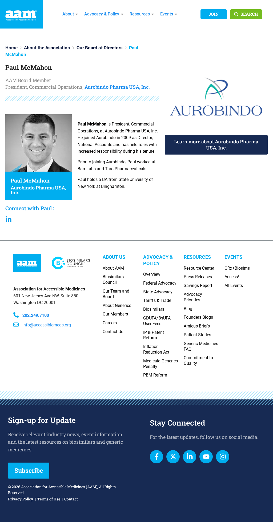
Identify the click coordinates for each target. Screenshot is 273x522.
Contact (71, 498)
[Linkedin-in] (189, 456)
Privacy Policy (20, 498)
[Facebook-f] (156, 456)
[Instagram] (222, 456)
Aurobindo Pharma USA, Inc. (117, 87)
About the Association (47, 47)
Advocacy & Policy (101, 14)
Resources (140, 14)
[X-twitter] (173, 456)
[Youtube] (206, 456)
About (68, 14)
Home (11, 47)
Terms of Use (48, 498)
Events (166, 14)
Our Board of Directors (100, 47)
